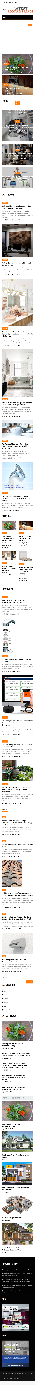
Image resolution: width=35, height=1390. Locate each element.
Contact (8, 2)
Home (3, 2)
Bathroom (5, 202)
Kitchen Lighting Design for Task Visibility (25, 538)
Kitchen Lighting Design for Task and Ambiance (9, 568)
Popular (6, 1098)
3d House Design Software (11, 1218)
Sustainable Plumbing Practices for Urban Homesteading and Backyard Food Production (17, 790)
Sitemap (14, 2)
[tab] (6, 1098)
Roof (4, 817)
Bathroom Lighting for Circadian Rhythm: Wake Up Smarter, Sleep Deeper (15, 23)
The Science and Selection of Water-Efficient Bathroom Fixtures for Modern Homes (16, 498)
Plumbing (5, 596)
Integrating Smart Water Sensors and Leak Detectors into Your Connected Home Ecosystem (17, 723)
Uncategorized (8, 1010)
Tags (24, 1098)
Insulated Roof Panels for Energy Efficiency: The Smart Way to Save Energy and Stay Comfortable (17, 823)
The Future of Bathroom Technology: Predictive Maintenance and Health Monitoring (15, 446)
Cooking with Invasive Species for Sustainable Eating (18, 1270)
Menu (6, 17)
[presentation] (29, 25)
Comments (16, 1098)
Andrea (16, 28)
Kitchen (6, 63)
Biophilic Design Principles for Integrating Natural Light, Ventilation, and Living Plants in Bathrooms (17, 334)
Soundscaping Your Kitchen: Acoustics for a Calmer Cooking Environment (26, 572)
